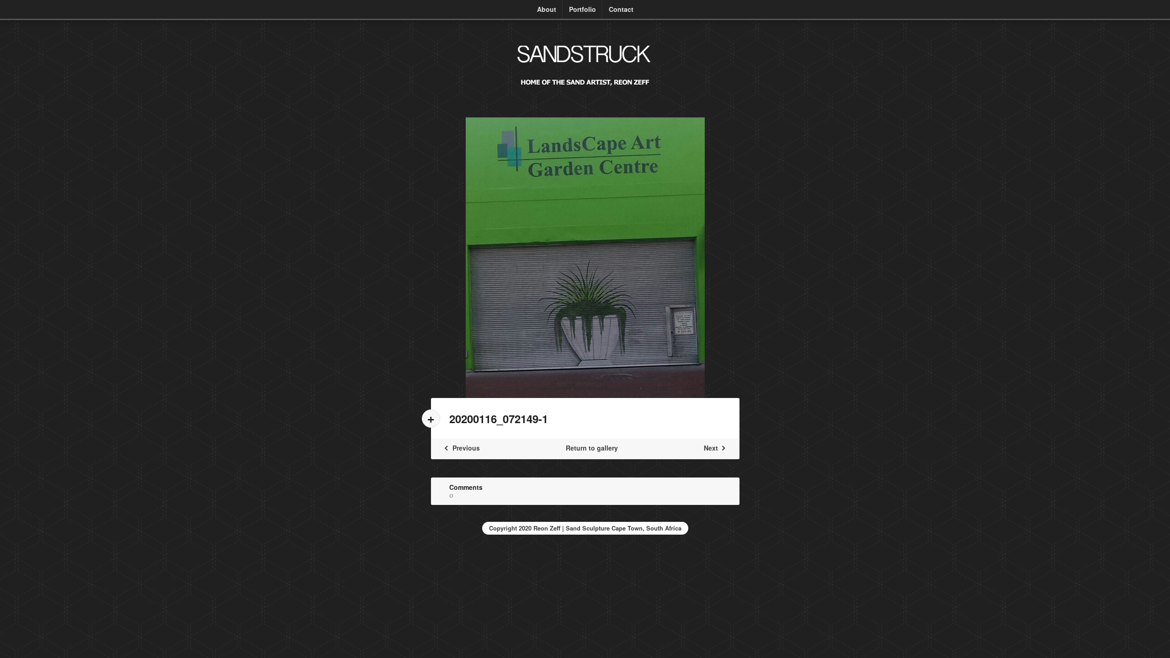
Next (712, 447)
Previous (465, 447)
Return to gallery (592, 447)
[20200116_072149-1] (585, 257)
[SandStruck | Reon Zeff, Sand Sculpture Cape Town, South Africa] (585, 89)
